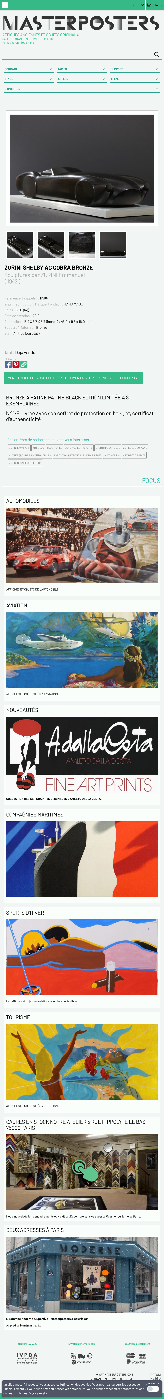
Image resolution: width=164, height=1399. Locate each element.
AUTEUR (63, 79)
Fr (134, 5)
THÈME (115, 79)
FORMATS (11, 69)
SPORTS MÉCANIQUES (108, 447)
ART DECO (38, 447)
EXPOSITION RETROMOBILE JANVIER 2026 (77, 455)
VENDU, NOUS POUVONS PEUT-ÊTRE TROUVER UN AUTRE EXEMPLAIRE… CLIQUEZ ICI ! (73, 378)
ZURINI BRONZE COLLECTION (25, 463)
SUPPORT (117, 69)
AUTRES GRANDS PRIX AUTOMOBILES (30, 455)
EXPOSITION (12, 89)
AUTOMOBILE (72, 447)
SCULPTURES (54, 447)
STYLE (9, 79)
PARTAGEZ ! (11, 359)
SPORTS (87, 447)
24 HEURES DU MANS (135, 447)
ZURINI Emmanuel (19, 447)
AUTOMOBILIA (112, 455)
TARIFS (62, 69)
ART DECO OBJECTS (134, 455)
